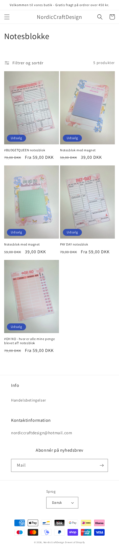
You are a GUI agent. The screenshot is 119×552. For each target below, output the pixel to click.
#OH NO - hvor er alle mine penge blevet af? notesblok (29, 341)
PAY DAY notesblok (74, 244)
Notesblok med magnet (78, 150)
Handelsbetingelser (28, 400)
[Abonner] (101, 465)
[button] (7, 17)
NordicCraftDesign (53, 542)
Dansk (57, 502)
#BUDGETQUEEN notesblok (24, 150)
